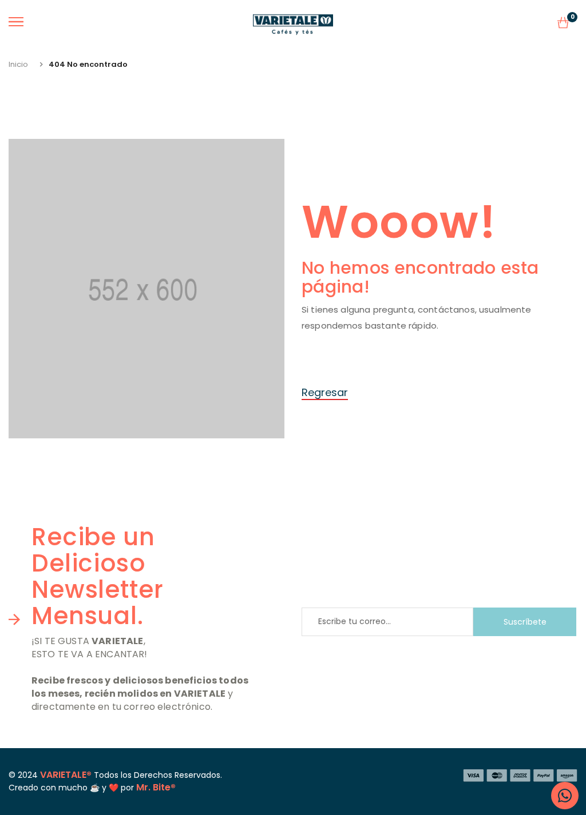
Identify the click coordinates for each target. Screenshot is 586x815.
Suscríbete (525, 622)
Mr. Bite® (156, 787)
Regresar (325, 392)
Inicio (18, 64)
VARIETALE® (66, 774)
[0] (563, 25)
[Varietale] (293, 22)
